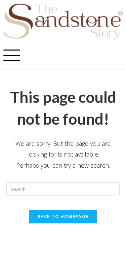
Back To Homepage (63, 216)
